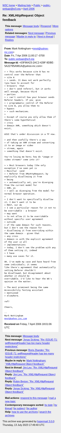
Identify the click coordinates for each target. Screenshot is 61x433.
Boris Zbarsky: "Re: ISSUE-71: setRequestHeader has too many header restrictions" (29, 353)
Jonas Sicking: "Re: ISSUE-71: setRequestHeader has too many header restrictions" (31, 343)
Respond (46, 26)
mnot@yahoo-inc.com (15, 318)
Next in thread (45, 36)
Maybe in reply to (26, 36)
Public (37, 5)
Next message (36, 33)
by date (49, 405)
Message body (31, 26)
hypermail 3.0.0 (45, 421)
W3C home (9, 5)
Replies (9, 40)
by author (32, 408)
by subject (19, 408)
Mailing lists (24, 5)
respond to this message (33, 398)
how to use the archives (25, 412)
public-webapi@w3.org (21, 59)
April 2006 (29, 8)
